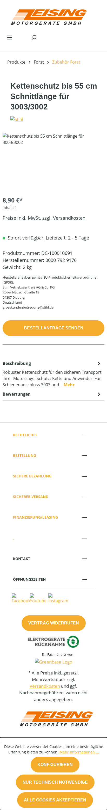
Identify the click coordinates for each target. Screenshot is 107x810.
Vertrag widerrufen (53, 623)
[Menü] (9, 37)
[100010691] (53, 162)
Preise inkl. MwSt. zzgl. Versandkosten (44, 218)
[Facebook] (21, 598)
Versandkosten (45, 686)
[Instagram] (58, 598)
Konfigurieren (55, 764)
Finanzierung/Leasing (35, 517)
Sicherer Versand (30, 496)
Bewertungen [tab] (17, 394)
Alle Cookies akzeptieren (55, 800)
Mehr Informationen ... (79, 752)
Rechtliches (25, 434)
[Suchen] (33, 37)
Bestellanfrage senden (53, 328)
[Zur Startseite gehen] (48, 15)
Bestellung (24, 455)
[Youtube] (38, 598)
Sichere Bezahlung (32, 476)
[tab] (52, 373)
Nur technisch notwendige (55, 782)
